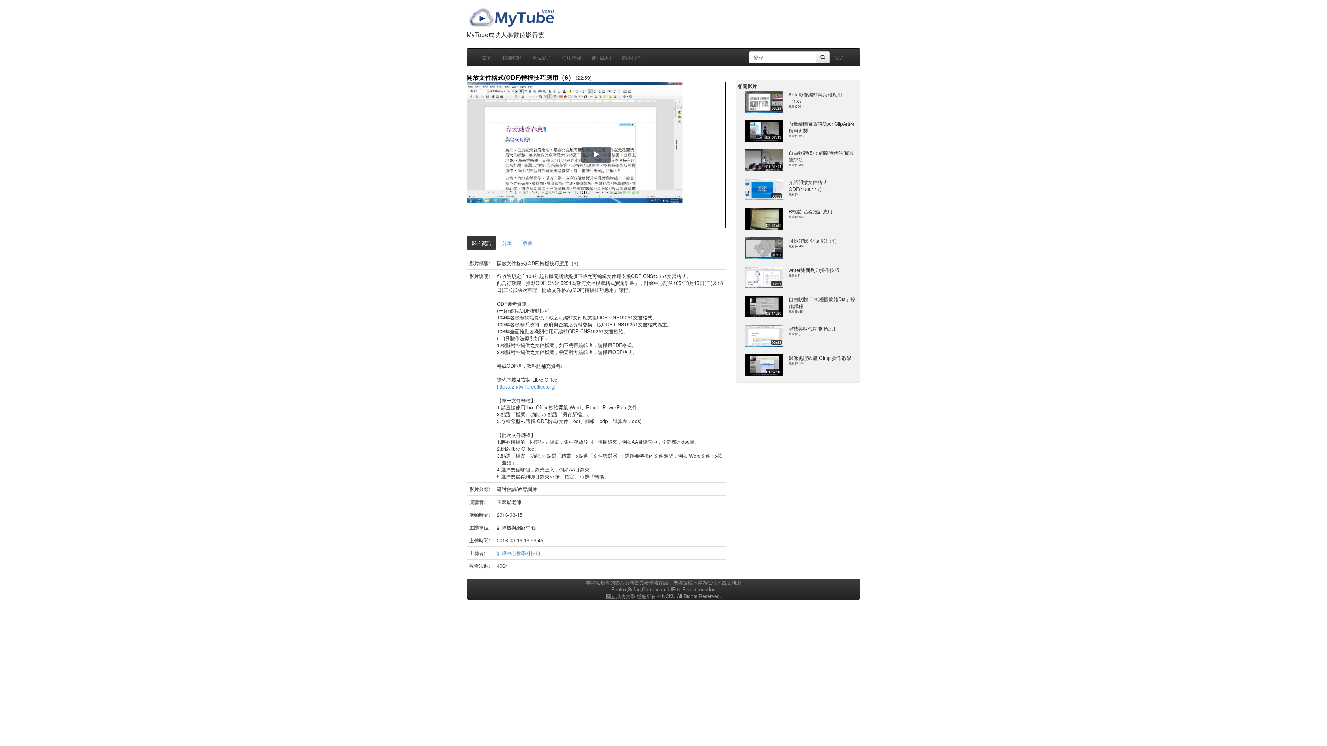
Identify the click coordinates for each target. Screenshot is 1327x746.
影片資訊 (481, 242)
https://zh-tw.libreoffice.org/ (526, 386)
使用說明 (601, 57)
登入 (840, 57)
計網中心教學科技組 (518, 552)
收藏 (528, 242)
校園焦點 (512, 57)
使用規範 (571, 57)
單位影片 (542, 57)
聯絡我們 (631, 57)
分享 (507, 242)
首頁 (487, 57)
